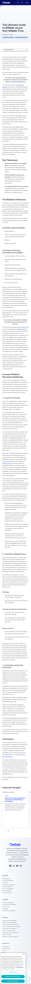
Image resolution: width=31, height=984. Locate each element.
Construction (5, 906)
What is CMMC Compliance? (9, 928)
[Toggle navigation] (27, 3)
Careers (4, 950)
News (3, 952)
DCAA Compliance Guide (8, 930)
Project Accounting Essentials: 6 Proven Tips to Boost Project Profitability (15, 799)
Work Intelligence (6, 890)
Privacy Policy (20, 967)
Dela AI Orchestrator (7, 880)
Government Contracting (8, 910)
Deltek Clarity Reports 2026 (9, 920)
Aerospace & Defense (8, 902)
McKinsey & (7, 463)
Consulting (5, 908)
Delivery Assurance (7, 892)
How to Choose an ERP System (10, 924)
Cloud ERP (5, 882)
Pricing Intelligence (7, 886)
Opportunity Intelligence (8, 884)
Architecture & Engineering (9, 904)
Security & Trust (6, 948)
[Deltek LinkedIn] (10, 865)
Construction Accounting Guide (10, 932)
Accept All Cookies (12, 981)
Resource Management (21, 37)
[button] (8, 831)
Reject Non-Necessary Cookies (12, 976)
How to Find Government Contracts (11, 926)
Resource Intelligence (8, 888)
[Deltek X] (14, 865)
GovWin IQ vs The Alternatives (10, 936)
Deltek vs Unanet (6, 934)
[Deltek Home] (7, 2)
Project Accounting (8, 37)
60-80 (21, 329)
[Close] (24, 954)
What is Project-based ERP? (9, 922)
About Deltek (5, 946)
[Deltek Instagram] (21, 865)
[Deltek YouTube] (17, 865)
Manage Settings (13, 972)
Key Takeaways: (8, 49)
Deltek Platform (6, 878)
